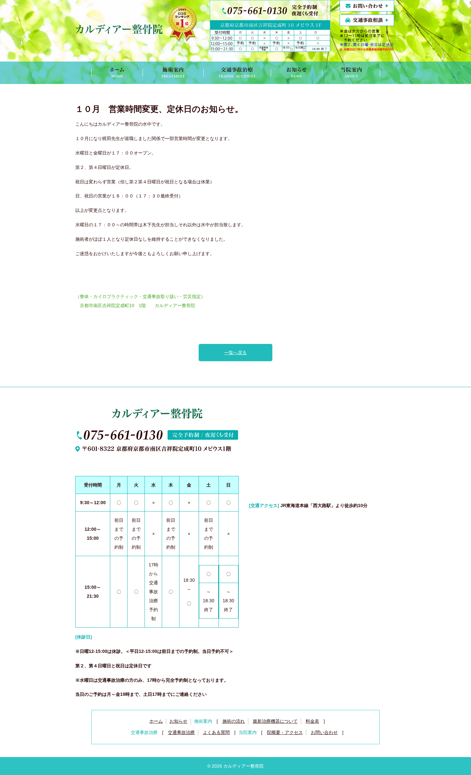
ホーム (117, 73)
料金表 (312, 721)
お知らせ (296, 73)
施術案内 (173, 73)
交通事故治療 (237, 73)
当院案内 (351, 73)
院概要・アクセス (285, 732)
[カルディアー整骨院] (136, 30)
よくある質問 (216, 732)
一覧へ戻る (235, 352)
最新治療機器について (275, 721)
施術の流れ (233, 721)
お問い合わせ (324, 732)
